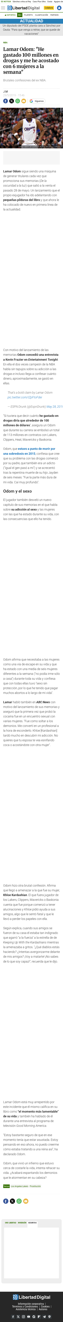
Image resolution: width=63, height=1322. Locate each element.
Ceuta (49, 2)
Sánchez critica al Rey (22, 2)
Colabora (49, 7)
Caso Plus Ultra (39, 2)
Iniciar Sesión (59, 8)
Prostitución (35, 1186)
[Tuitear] (11, 101)
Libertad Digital (31, 1297)
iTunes (50, 1317)
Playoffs (28, 15)
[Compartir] (5, 101)
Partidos (54, 15)
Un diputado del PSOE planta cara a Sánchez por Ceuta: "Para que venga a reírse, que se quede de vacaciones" (31, 29)
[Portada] (23, 8)
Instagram (24, 1317)
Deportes (11, 15)
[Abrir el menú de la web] (4, 7)
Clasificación (41, 15)
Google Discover (34, 1317)
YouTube (29, 1317)
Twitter (18, 1317)
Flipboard (39, 1317)
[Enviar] (17, 101)
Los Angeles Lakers (19, 1186)
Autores (43, 1309)
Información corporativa (31, 1303)
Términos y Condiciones (25, 1306)
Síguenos (39, 101)
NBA (20, 15)
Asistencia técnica (26, 1309)
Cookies (45, 1306)
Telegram (44, 1317)
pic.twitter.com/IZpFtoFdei (25, 397)
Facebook (13, 1317)
